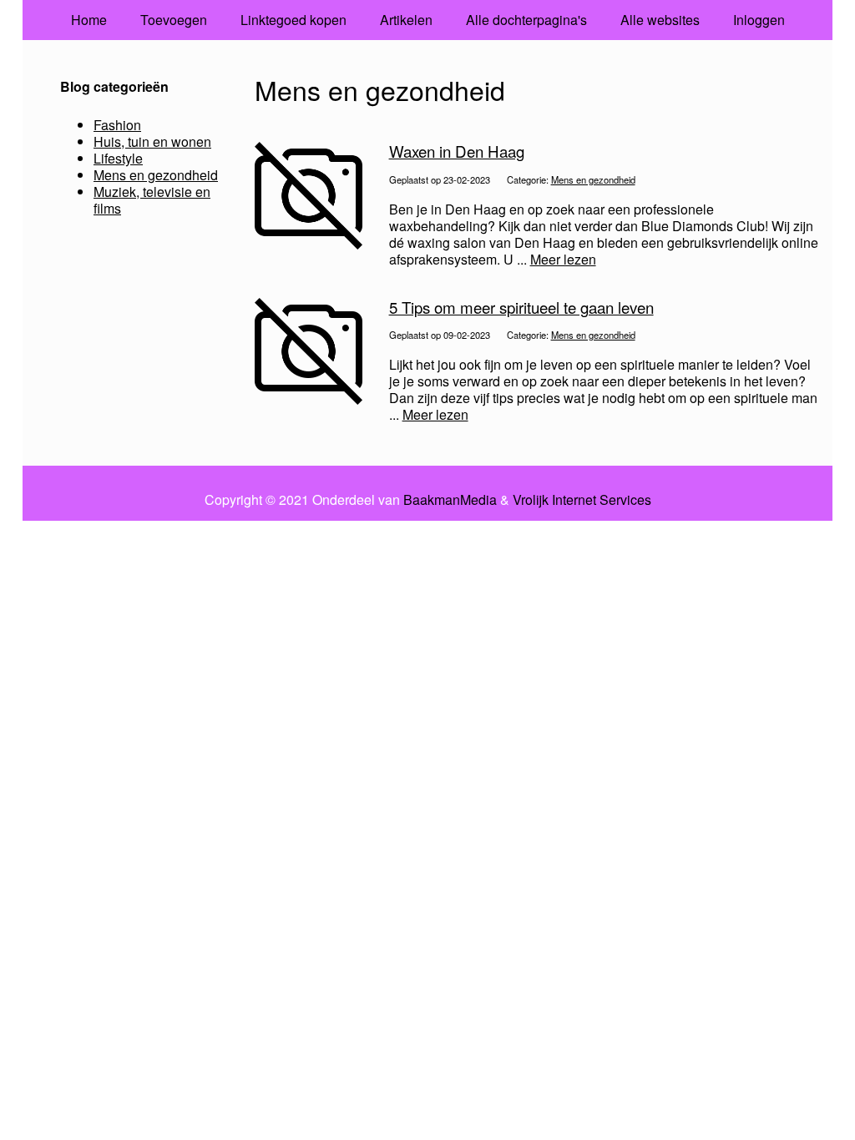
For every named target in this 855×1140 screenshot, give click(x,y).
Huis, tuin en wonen (152, 141)
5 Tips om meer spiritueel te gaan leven (521, 307)
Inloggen (759, 19)
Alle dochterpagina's (526, 19)
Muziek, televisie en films (152, 200)
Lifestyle (118, 158)
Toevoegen (173, 19)
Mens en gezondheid (593, 179)
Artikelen (406, 19)
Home (89, 19)
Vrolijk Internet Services (582, 500)
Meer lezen (563, 259)
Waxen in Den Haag (456, 151)
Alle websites (660, 19)
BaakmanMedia (450, 500)
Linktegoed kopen (293, 19)
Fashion (117, 124)
